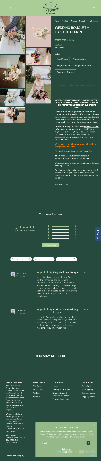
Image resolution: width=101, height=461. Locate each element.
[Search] (11, 8)
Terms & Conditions (60, 399)
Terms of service (88, 393)
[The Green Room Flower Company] (50, 8)
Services (36, 397)
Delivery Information (61, 389)
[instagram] (66, 452)
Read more (42, 296)
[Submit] (88, 443)
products (65, 21)
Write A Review (50, 245)
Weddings (37, 393)
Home (57, 21)
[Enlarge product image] (12, 35)
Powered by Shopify (15, 456)
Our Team (37, 386)
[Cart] (94, 8)
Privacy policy (87, 389)
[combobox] (44, 259)
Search (55, 386)
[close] (94, 425)
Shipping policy (88, 397)
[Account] (89, 8)
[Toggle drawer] (7, 8)
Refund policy (87, 386)
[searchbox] (18, 259)
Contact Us (37, 389)
